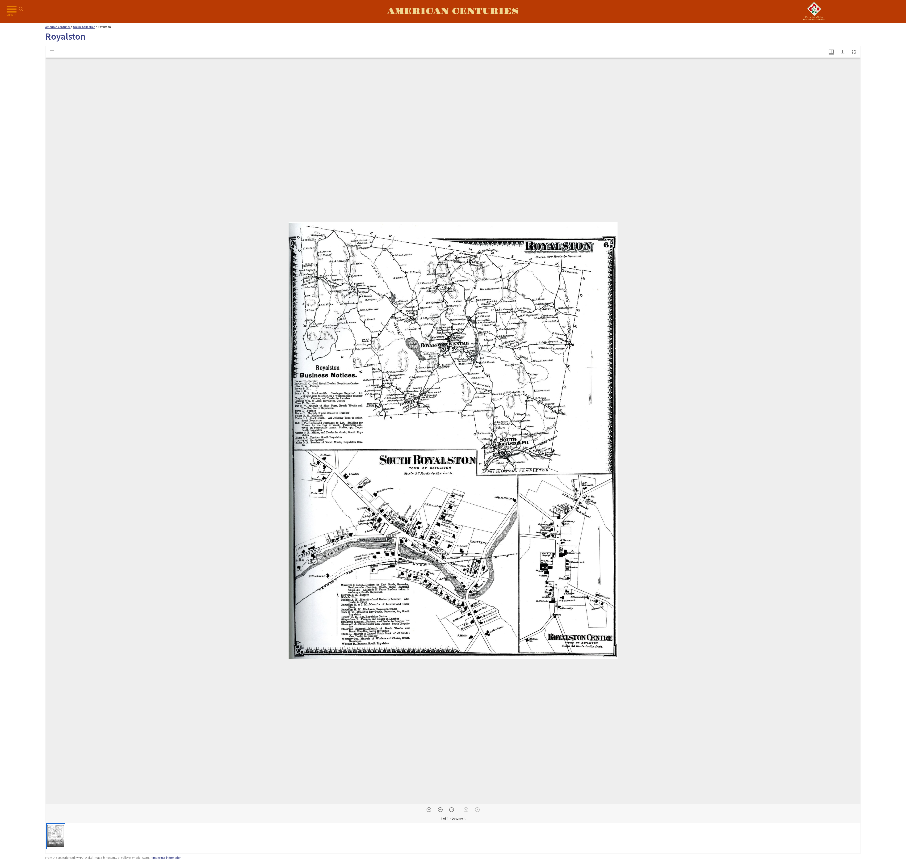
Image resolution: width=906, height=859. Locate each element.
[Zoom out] (440, 809)
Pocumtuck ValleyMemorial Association (814, 18)
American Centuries (453, 11)
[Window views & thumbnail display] (831, 52)
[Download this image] (842, 52)
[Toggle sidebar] (52, 52)
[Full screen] (854, 52)
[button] (55, 836)
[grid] (453, 838)
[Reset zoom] (451, 809)
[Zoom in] (429, 809)
